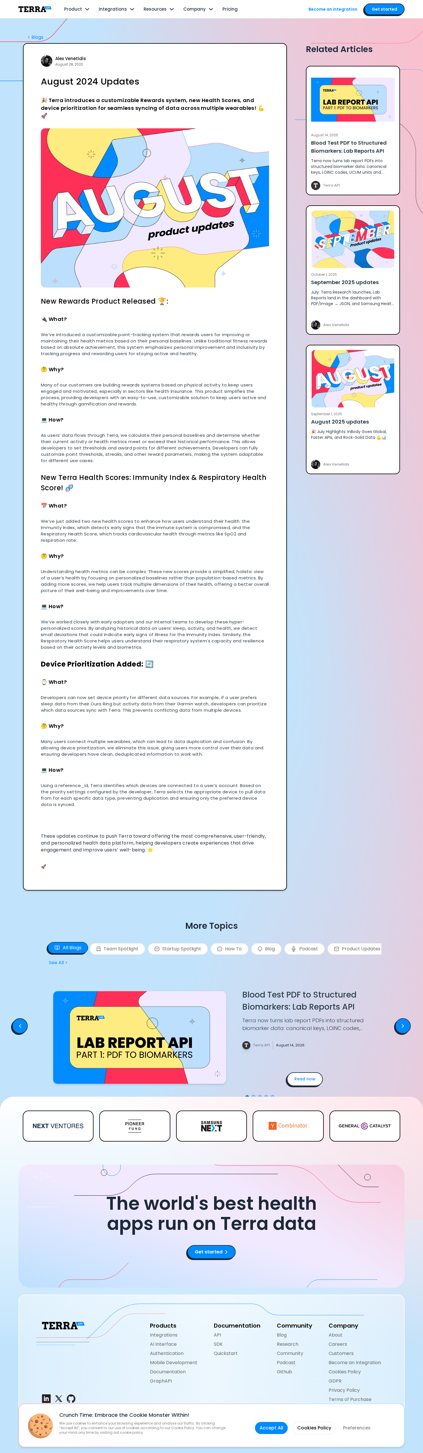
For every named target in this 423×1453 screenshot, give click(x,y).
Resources (155, 9)
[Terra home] (35, 9)
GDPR (335, 1381)
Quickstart (226, 1353)
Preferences (357, 1428)
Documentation (168, 1371)
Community (290, 1353)
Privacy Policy (344, 1390)
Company (194, 9)
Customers (341, 1353)
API (217, 1335)
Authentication (167, 1353)
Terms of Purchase (350, 1399)
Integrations (113, 9)
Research (287, 1344)
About (335, 1335)
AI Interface (163, 1344)
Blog (282, 1335)
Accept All (271, 1428)
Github (284, 1371)
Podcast (286, 1362)
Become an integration (332, 9)
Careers (338, 1344)
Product (73, 9)
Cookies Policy (345, 1371)
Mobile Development (173, 1362)
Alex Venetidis (70, 58)
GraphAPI (161, 1381)
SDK (218, 1344)
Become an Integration (355, 1362)
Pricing (230, 9)
